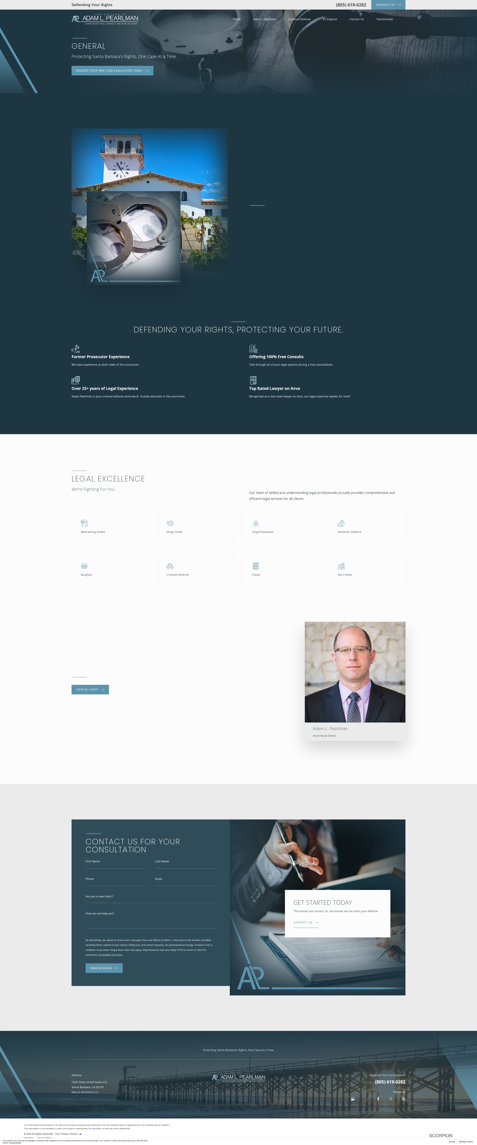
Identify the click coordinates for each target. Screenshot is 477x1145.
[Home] (105, 19)
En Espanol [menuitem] (330, 19)
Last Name (162, 861)
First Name (93, 861)
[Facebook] (378, 1099)
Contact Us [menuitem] (357, 19)
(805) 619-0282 (351, 5)
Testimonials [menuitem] (384, 19)
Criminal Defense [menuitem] (299, 19)
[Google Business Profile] (353, 1099)
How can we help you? (100, 913)
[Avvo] (365, 1099)
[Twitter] (391, 1099)
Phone (90, 878)
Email (158, 878)
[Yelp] (403, 1099)
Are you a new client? (99, 896)
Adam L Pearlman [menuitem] (264, 19)
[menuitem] (29, 1138)
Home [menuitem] (237, 19)
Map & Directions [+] (85, 1092)
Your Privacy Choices (66, 1133)
